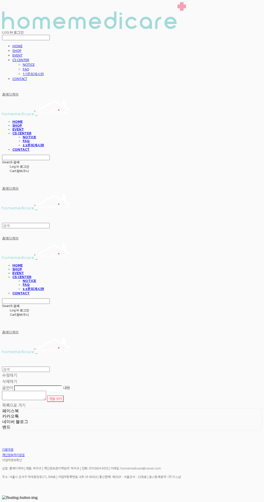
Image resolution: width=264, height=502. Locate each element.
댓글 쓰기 (55, 398)
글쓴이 (7, 387)
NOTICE (29, 64)
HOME (17, 46)
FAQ (26, 69)
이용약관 (7, 449)
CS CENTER (20, 60)
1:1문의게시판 (33, 73)
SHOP (16, 50)
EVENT (17, 55)
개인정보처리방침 (13, 454)
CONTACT (19, 78)
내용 (66, 387)
